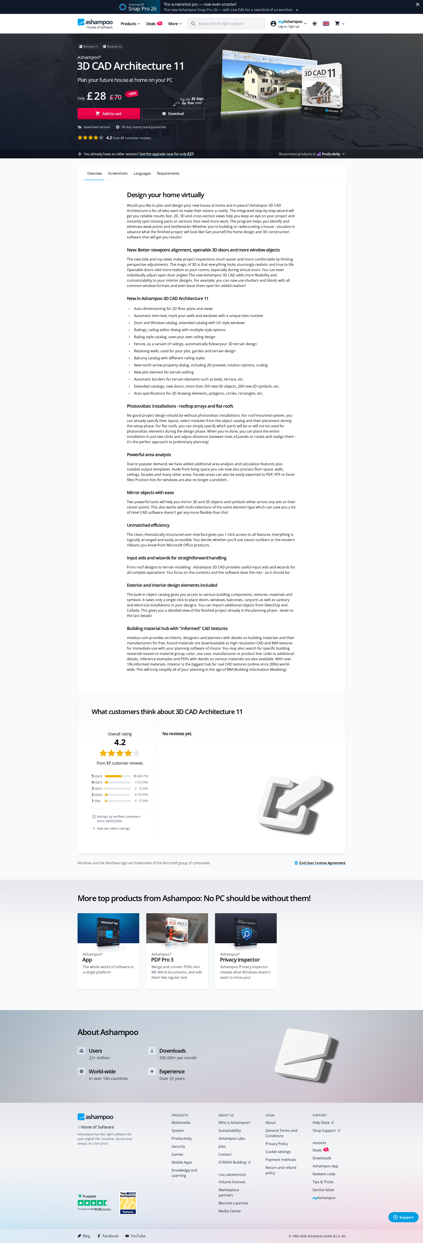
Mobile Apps (182, 1162)
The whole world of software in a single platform (108, 969)
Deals (153, 23)
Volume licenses (232, 1181)
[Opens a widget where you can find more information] (403, 1217)
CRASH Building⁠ (232, 1162)
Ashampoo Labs (232, 1138)
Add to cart (111, 113)
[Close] (417, 4)
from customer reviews (128, 137)
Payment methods (280, 1159)
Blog (86, 1236)
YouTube (138, 1236)
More (173, 23)
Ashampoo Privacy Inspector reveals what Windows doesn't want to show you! (245, 972)
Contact (225, 1154)
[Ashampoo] (95, 1116)
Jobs (222, 1146)
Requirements (168, 173)
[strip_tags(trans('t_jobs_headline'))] (128, 1203)
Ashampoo (324, 1198)
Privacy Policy (276, 1143)
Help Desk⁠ (321, 1122)
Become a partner (234, 1203)
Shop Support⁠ (324, 1130)
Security (178, 1146)
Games (177, 1154)
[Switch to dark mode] (314, 23)
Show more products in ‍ (309, 154)
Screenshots (118, 173)
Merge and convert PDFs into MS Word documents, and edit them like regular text (177, 972)
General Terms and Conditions (281, 1133)
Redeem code (324, 1174)
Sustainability (230, 1130)
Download (175, 113)
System (178, 1130)
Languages (142, 173)
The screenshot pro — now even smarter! (200, 4)
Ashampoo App (325, 1166)
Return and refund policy (280, 1170)
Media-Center (230, 1211)
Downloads (322, 1158)
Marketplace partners (229, 1192)
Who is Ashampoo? (234, 1122)
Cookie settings (278, 1151)
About (270, 1122)
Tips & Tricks (323, 1181)
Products (128, 23)
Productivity (182, 1138)
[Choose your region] (326, 23)
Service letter (323, 1189)
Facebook (110, 1236)
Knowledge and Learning (184, 1173)
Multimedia (181, 1122)
